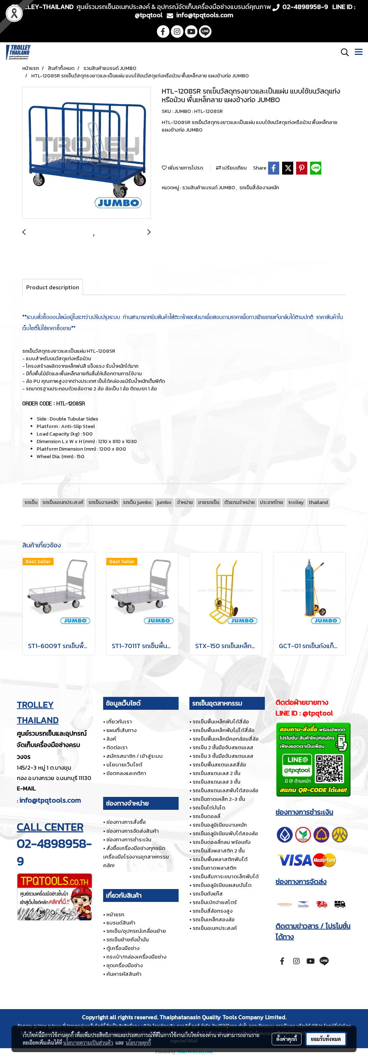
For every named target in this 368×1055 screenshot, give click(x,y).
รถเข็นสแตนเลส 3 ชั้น (216, 782)
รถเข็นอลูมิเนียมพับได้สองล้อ (225, 833)
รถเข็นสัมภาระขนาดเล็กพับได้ (226, 876)
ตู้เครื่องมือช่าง (122, 948)
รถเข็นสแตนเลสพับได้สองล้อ (225, 790)
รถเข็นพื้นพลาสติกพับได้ (220, 859)
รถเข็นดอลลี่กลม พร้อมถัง (221, 842)
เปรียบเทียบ (234, 168)
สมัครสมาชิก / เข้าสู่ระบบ (134, 756)
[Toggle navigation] (359, 52)
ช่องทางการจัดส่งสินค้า (132, 831)
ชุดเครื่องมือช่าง (124, 965)
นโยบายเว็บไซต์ (124, 764)
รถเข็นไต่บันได (209, 807)
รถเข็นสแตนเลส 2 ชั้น (216, 773)
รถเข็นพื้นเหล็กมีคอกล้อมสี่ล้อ (226, 739)
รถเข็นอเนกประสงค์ (215, 928)
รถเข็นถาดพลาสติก (214, 868)
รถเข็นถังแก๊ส (208, 893)
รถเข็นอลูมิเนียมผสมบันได (222, 885)
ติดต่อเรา (117, 747)
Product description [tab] (52, 287)
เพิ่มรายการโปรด (185, 168)
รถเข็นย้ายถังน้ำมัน (127, 939)
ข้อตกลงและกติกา (126, 773)
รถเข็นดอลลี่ (206, 816)
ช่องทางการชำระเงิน (128, 839)
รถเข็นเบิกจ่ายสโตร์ (215, 902)
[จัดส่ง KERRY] (312, 903)
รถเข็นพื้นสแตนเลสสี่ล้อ (219, 764)
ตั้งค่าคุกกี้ (286, 1039)
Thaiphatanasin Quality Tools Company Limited (222, 1017)
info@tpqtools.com (50, 800)
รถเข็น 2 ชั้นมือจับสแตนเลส (223, 747)
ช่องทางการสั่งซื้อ (126, 822)
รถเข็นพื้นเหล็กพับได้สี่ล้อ (221, 721)
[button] (342, 52)
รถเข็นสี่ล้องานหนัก (259, 187)
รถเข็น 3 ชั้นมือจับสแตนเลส (223, 756)
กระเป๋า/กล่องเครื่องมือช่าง (136, 956)
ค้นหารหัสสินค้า (124, 974)
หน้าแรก (115, 914)
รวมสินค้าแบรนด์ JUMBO (209, 187)
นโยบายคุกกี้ (138, 1042)
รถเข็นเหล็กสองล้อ (214, 919)
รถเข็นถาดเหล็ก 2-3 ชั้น (219, 799)
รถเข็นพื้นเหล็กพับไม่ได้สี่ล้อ (223, 730)
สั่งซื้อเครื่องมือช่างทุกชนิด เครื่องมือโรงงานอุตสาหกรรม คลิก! (136, 856)
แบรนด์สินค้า (120, 922)
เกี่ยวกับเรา (119, 721)
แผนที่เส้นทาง (121, 730)
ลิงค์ (111, 739)
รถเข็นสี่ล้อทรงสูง (213, 911)
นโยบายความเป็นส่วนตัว (88, 1042)
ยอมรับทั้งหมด (326, 1039)
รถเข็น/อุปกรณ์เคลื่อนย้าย (136, 931)
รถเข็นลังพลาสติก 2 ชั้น (219, 850)
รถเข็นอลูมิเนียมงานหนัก (220, 825)
